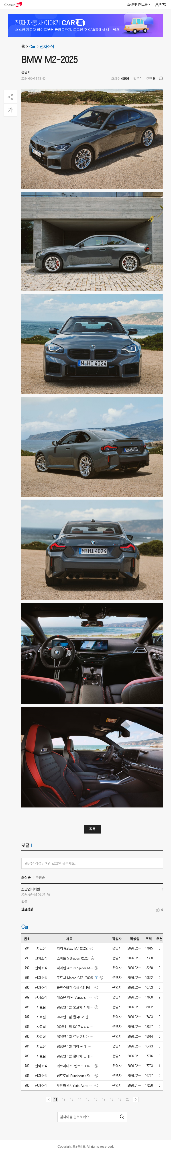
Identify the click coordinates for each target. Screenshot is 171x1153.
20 (127, 1099)
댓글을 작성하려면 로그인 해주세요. (50, 863)
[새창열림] (15, 4)
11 (55, 1099)
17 (103, 1099)
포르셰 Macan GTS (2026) (75, 978)
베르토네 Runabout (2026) (75, 1076)
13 (71, 1099)
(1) (96, 978)
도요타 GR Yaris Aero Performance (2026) (75, 1085)
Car (32, 46)
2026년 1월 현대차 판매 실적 (75, 1056)
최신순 (26, 877)
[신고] (161, 78)
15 (87, 1099)
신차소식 (47, 46)
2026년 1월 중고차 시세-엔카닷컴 (75, 1007)
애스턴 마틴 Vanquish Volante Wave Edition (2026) (75, 997)
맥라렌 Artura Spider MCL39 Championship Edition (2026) (75, 968)
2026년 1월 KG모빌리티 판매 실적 (75, 1027)
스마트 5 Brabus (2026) (73, 958)
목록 (92, 829)
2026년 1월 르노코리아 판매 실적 (75, 1036)
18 (111, 1099)
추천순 (40, 877)
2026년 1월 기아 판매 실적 (75, 1046)
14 (79, 1099)
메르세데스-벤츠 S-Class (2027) (75, 1066)
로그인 (163, 4)
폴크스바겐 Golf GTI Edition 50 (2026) (75, 987)
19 (119, 1099)
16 (95, 1099)
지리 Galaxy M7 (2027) (73, 948)
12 (63, 1099)
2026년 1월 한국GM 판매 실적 (75, 1017)
